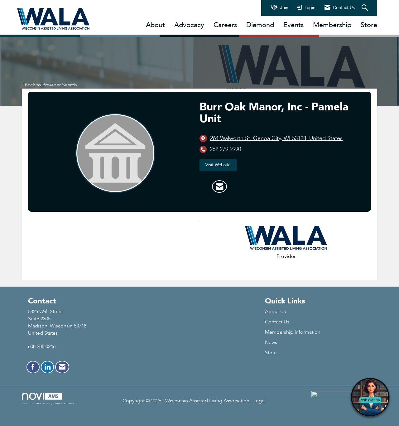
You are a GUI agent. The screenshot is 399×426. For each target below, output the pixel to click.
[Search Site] (365, 8)
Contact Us (277, 321)
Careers (225, 25)
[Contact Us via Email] (62, 367)
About (155, 25)
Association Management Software (50, 403)
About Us (275, 311)
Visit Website (218, 165)
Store (369, 25)
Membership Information (292, 332)
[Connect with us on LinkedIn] (47, 367)
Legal (259, 400)
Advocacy (189, 25)
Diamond (260, 25)
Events (293, 25)
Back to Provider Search (51, 84)
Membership (332, 25)
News (271, 342)
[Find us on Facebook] (33, 367)
